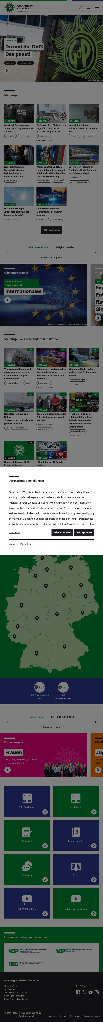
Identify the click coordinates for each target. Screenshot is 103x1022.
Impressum (13, 544)
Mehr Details (14, 532)
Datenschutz (25, 544)
